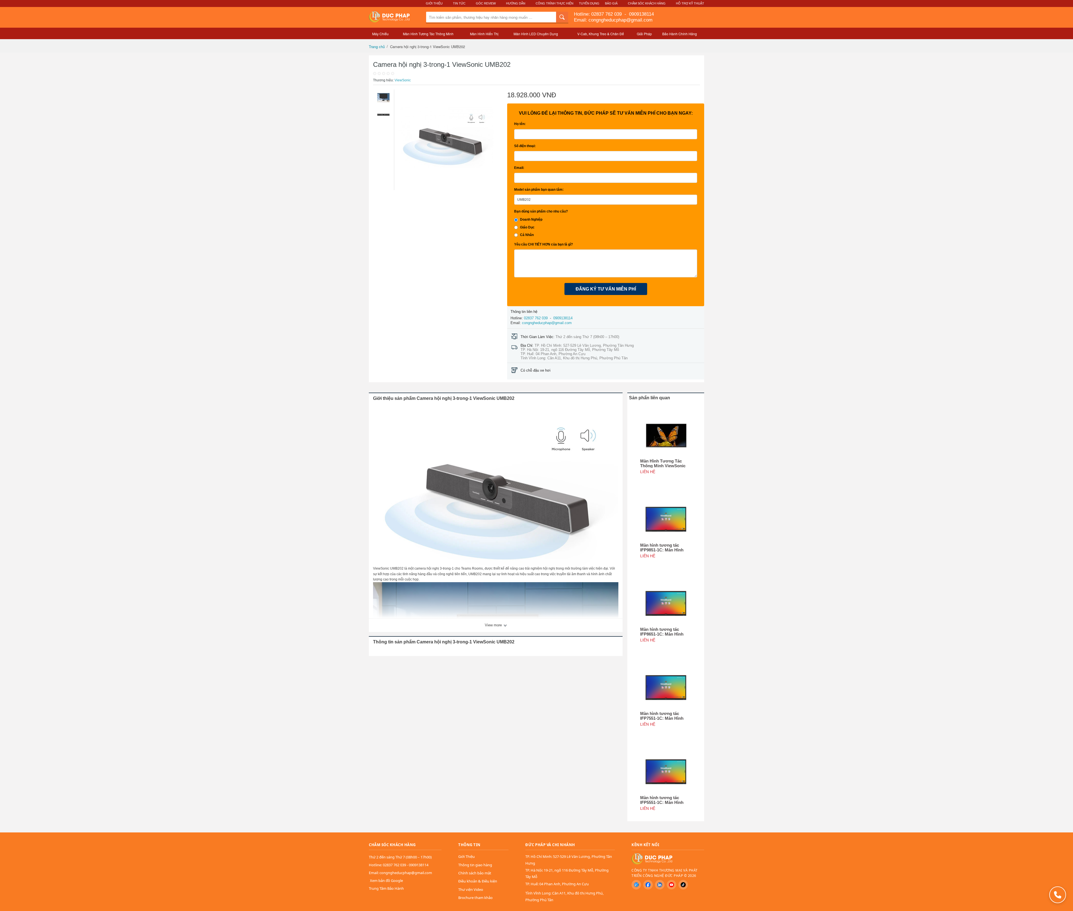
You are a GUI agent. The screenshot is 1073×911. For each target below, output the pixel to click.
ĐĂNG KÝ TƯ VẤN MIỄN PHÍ (606, 289)
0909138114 (641, 14)
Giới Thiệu (434, 3)
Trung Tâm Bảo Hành (386, 888)
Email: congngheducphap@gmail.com (613, 20)
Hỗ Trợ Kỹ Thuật (690, 3)
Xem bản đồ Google (386, 880)
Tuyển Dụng (589, 3)
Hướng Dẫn (515, 3)
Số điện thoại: (525, 146)
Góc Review (486, 3)
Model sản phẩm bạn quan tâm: (539, 190)
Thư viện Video (470, 889)
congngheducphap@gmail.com (547, 323)
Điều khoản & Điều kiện (477, 881)
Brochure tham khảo (475, 897)
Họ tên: (520, 124)
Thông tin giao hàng (475, 864)
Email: (519, 168)
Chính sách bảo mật (474, 872)
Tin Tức (459, 3)
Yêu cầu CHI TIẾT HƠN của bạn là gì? (543, 244)
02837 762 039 (607, 14)
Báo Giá (611, 3)
